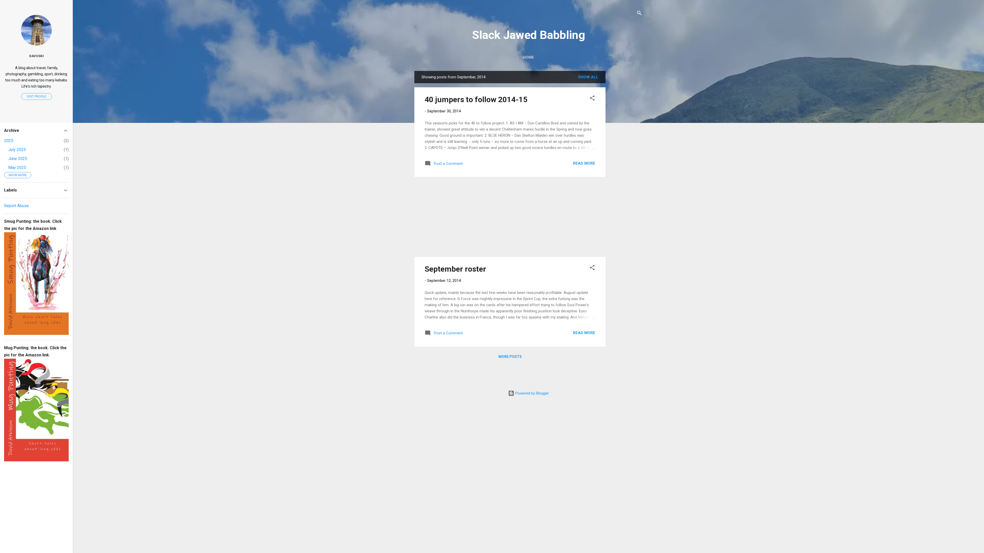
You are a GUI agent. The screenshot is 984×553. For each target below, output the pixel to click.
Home (528, 57)
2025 (8, 140)
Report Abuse (16, 205)
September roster (455, 268)
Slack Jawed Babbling (528, 35)
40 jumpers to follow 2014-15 (476, 99)
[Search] (639, 14)
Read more (584, 163)
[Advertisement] (626, 148)
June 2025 (17, 158)
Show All (588, 77)
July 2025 (17, 149)
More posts (510, 357)
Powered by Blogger (531, 393)
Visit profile (36, 96)
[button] (592, 99)
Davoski (36, 56)
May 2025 (17, 167)
